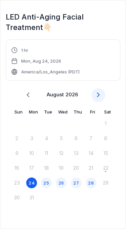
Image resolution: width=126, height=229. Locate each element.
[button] (45, 61)
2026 (72, 94)
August (55, 94)
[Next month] (98, 95)
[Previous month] (28, 95)
